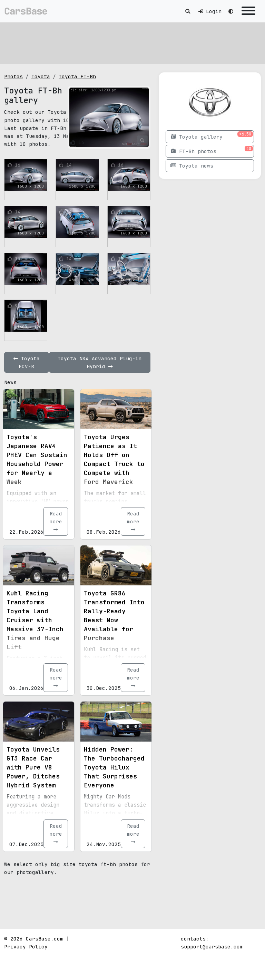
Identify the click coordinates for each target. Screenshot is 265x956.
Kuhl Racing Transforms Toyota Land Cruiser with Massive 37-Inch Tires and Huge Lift (35, 620)
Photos (13, 76)
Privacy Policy (26, 946)
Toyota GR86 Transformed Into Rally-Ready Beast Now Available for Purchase (114, 615)
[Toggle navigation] (248, 11)
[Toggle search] (188, 11)
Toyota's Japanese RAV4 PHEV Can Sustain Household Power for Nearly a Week (37, 459)
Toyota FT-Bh (77, 76)
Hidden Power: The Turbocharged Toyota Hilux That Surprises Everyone (114, 767)
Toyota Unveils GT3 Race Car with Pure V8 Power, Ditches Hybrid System (33, 767)
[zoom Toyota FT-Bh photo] (142, 140)
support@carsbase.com (212, 946)
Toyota (40, 76)
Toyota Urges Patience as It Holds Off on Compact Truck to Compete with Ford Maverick (114, 459)
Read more (56, 517)
